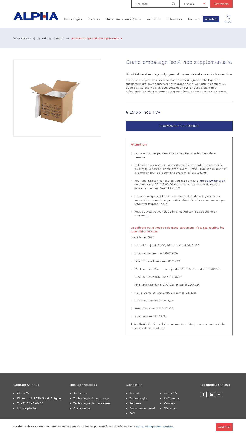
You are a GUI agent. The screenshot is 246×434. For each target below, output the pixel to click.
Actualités (154, 19)
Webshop (211, 19)
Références (174, 19)
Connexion (221, 3)
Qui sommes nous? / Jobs (123, 19)
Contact (193, 19)
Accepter (224, 426)
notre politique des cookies (154, 426)
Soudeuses (80, 393)
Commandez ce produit (179, 126)
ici (147, 215)
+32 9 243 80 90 (31, 403)
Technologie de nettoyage (91, 398)
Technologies (73, 19)
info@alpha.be (26, 408)
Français (189, 3)
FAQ (132, 413)
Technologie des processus (91, 403)
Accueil (42, 38)
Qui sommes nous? (142, 408)
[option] (57, 98)
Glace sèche (81, 408)
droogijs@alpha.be (212, 180)
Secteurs (94, 19)
